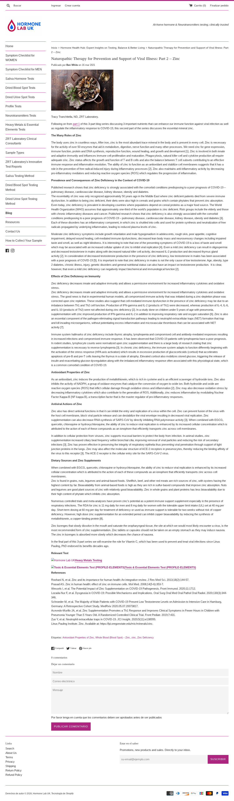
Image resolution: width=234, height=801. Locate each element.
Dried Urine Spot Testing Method (21, 201)
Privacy (10, 761)
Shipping (10, 766)
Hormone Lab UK (41, 793)
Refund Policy (13, 774)
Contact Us (12, 231)
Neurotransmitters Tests (20, 115)
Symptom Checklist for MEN (23, 69)
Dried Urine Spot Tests (20, 97)
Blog (8, 213)
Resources (12, 222)
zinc (133, 637)
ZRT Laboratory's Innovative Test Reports (23, 164)
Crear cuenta (72, 5)
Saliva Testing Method (19, 175)
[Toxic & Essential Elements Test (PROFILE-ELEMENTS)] (88, 567)
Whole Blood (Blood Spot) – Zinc (112, 637)
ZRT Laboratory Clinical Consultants (21, 141)
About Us (11, 752)
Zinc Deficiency (145, 637)
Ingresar (56, 5)
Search (9, 748)
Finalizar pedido (219, 5)
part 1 (76, 123)
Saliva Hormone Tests (19, 78)
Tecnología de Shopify (62, 793)
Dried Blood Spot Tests (20, 87)
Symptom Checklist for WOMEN (20, 58)
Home (9, 46)
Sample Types (14, 152)
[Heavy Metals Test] (63, 560)
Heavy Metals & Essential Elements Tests (22, 127)
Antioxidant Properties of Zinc (78, 637)
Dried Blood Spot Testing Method (21, 187)
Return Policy (13, 770)
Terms (9, 757)
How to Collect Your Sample (23, 240)
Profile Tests (13, 106)
